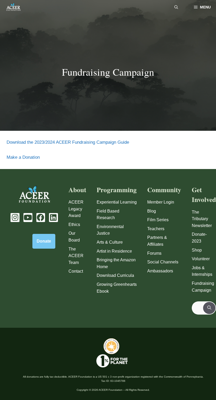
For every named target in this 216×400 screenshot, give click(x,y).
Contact (75, 271)
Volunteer (201, 259)
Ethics (74, 224)
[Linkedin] (53, 217)
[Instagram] (15, 217)
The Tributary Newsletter (202, 219)
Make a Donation (23, 157)
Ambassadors (160, 271)
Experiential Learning (117, 202)
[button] (176, 7)
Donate (44, 241)
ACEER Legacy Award (76, 209)
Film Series (158, 220)
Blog (151, 211)
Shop (197, 250)
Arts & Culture (110, 242)
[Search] (209, 308)
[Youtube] (27, 217)
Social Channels (162, 262)
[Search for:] (197, 308)
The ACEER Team (76, 256)
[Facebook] (40, 217)
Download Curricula (115, 275)
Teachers (155, 228)
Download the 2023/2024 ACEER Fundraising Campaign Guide (68, 142)
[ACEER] (13, 7)
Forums (154, 253)
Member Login (160, 202)
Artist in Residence (114, 251)
